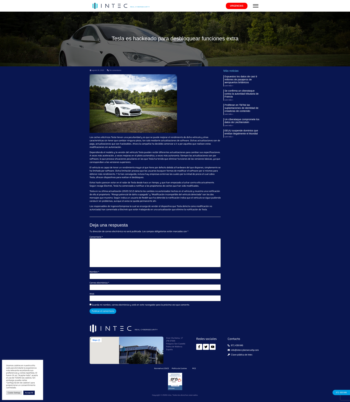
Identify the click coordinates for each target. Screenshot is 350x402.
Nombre (94, 272)
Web (92, 294)
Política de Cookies (179, 368)
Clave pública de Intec (242, 355)
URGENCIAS (236, 6)
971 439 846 (341, 392)
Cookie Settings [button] (14, 393)
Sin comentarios (115, 70)
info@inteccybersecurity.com (245, 350)
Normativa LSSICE (161, 368)
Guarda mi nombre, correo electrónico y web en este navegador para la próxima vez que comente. (141, 305)
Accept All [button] (29, 393)
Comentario (96, 237)
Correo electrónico (99, 283)
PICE (194, 368)
